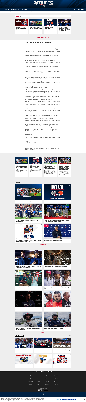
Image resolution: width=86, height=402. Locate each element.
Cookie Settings (58, 399)
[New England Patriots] (43, 394)
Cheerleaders (30, 384)
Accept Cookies (73, 399)
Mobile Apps (55, 381)
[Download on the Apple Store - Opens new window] (40, 390)
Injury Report (38, 378)
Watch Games (47, 384)
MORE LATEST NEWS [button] (43, 244)
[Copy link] (59, 49)
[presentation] (70, 35)
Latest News (30, 375)
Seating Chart (47, 381)
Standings (38, 384)
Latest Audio (30, 378)
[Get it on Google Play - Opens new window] (46, 390)
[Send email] (58, 49)
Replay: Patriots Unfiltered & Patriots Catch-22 (26, 16)
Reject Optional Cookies (66, 399)
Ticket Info (47, 375)
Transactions (38, 381)
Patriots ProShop (56, 375)
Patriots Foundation (30, 381)
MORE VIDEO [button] (43, 332)
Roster (38, 375)
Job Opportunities (56, 384)
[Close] (85, 399)
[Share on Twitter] (56, 49)
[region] (43, 399)
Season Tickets (47, 378)
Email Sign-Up (56, 378)
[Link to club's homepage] (2, 9)
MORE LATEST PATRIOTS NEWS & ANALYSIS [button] (43, 37)
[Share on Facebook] (54, 49)
